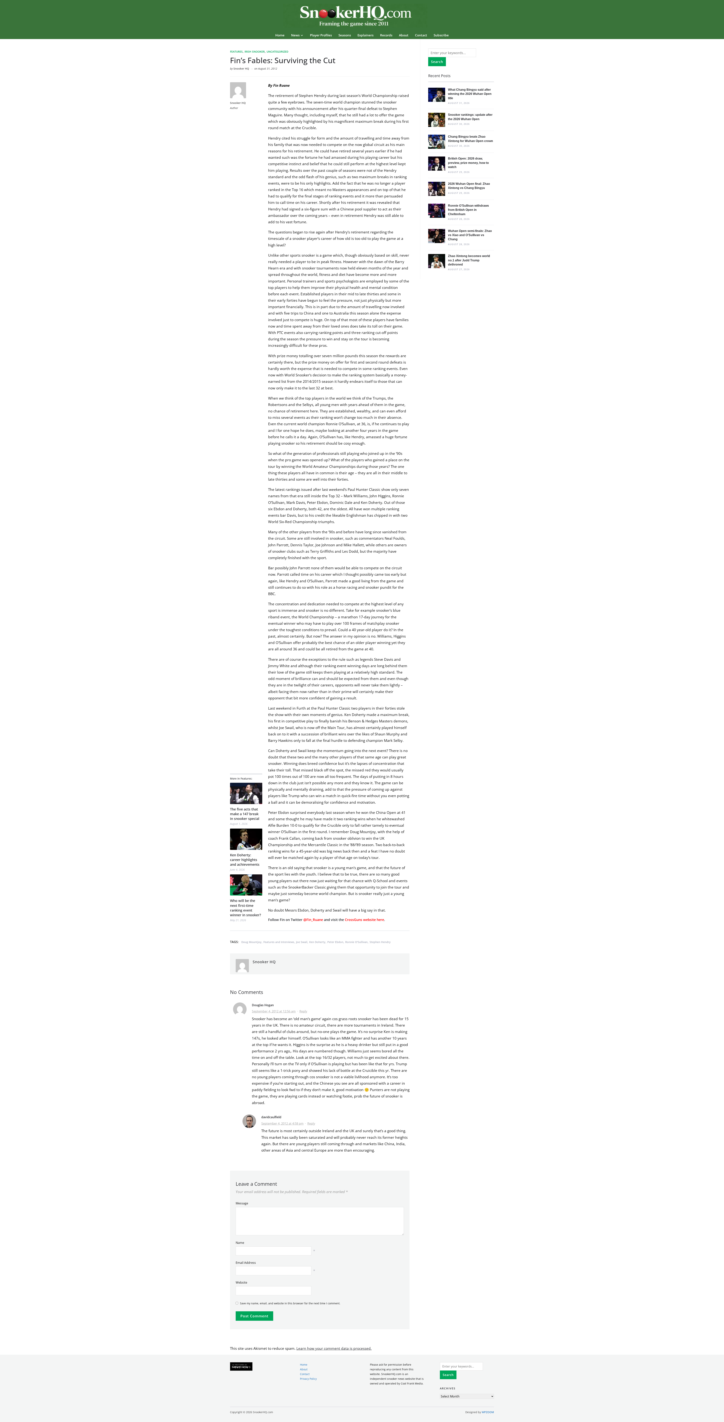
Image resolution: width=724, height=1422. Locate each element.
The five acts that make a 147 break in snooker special (244, 814)
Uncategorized (277, 51)
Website (241, 1282)
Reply (303, 1011)
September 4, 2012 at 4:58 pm (282, 1123)
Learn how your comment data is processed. (334, 1348)
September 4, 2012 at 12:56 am (274, 1011)
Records (386, 35)
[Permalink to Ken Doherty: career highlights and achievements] (246, 839)
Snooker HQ (241, 68)
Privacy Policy (308, 1379)
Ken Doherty (317, 942)
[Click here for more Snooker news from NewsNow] (241, 1366)
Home (280, 35)
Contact (421, 35)
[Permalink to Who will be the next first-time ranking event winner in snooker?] (246, 885)
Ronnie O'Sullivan (356, 942)
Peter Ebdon (335, 942)
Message (242, 1203)
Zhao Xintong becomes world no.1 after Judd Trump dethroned (469, 260)
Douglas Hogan (263, 1005)
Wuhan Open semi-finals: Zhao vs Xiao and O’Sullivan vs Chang (470, 235)
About (403, 35)
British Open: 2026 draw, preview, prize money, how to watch (468, 163)
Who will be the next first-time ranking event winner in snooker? (245, 907)
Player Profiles (321, 35)
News (295, 35)
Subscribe (441, 35)
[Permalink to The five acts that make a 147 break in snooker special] (246, 793)
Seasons (344, 35)
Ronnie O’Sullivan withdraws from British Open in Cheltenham (468, 210)
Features (236, 51)
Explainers (365, 35)
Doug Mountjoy (251, 942)
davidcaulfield (271, 1117)
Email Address (246, 1263)
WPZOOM (488, 1412)
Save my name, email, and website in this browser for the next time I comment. (290, 1303)
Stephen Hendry (380, 942)
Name (240, 1243)
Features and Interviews (278, 942)
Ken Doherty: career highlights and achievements (244, 860)
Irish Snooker (255, 51)
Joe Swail (301, 942)
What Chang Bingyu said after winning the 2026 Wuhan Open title (470, 94)
